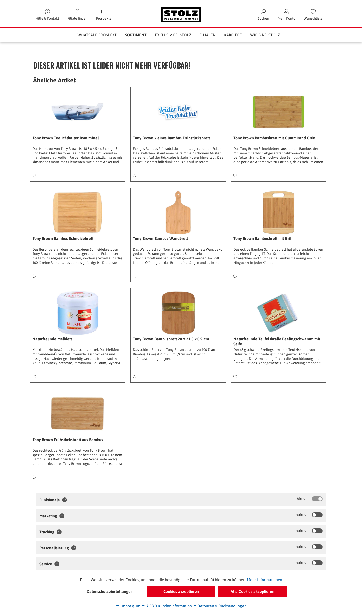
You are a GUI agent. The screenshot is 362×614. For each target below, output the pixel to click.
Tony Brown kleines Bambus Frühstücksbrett (171, 138)
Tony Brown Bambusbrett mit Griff (263, 238)
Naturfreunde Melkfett (52, 339)
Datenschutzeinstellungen (110, 591)
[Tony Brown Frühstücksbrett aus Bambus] (78, 414)
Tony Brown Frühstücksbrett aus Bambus (68, 439)
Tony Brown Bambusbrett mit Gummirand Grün (274, 138)
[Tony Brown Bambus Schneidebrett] (78, 212)
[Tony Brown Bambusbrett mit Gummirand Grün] (278, 112)
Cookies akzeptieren (181, 591)
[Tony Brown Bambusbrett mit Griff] (278, 212)
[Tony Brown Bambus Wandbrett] (178, 212)
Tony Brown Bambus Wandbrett (160, 238)
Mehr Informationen (264, 579)
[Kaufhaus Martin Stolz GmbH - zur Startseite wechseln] (181, 14)
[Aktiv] (317, 498)
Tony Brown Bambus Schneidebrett (63, 238)
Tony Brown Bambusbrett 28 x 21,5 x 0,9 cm (171, 339)
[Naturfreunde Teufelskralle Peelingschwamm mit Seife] (278, 313)
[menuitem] (313, 14)
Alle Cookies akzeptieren (252, 591)
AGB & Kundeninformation (168, 606)
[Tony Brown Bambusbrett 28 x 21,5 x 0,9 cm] (178, 313)
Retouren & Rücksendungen (222, 606)
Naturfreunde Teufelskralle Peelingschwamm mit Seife (276, 341)
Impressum (130, 606)
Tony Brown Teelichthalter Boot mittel (66, 138)
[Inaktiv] (317, 514)
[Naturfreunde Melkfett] (78, 313)
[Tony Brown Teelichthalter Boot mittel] (78, 112)
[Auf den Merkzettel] (34, 176)
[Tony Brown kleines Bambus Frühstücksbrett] (178, 112)
